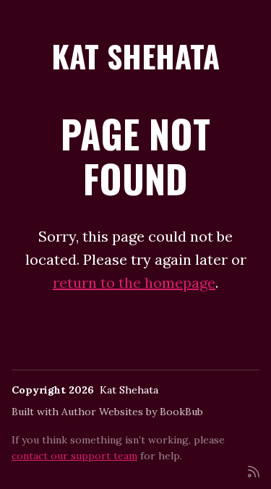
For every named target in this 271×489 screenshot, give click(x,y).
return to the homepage (134, 282)
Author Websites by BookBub (132, 411)
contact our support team (74, 455)
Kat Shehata (135, 55)
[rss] (253, 470)
